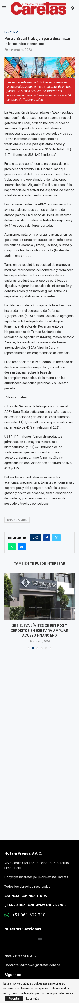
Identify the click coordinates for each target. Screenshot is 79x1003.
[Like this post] (36, 537)
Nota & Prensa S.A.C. (23, 853)
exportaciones (17, 519)
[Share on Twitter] (56, 537)
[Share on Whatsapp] (12, 546)
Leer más (32, 998)
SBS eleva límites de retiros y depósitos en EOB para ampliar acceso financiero (39, 630)
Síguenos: (13, 974)
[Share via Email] (22, 546)
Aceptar (14, 998)
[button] (8, 610)
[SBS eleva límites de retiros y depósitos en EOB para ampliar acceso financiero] (39, 596)
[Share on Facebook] (46, 537)
